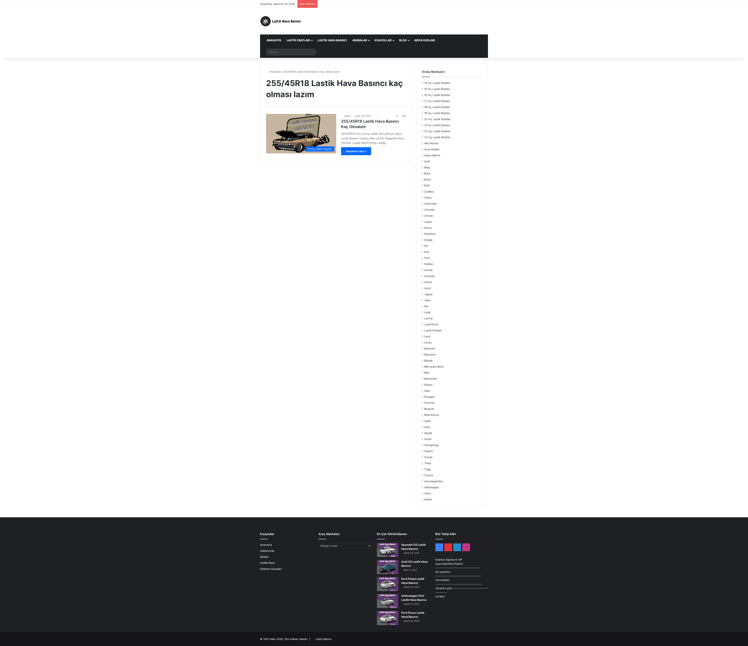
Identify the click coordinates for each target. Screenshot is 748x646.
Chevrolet (430, 203)
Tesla (427, 463)
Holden (428, 264)
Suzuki (428, 457)
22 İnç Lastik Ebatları (437, 131)
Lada (427, 312)
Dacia (427, 227)
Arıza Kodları (424, 40)
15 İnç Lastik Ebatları (437, 89)
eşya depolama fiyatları (449, 563)
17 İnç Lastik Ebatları (437, 101)
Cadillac (429, 191)
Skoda (428, 433)
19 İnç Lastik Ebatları (437, 113)
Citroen (428, 215)
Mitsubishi (430, 378)
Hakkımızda (267, 550)
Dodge (428, 239)
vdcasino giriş (443, 588)
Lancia (428, 318)
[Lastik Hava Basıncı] (281, 21)
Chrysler (429, 209)
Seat (427, 427)
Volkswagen (431, 487)
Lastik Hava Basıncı (332, 40)
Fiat (426, 251)
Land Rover (431, 324)
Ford (427, 258)
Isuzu (427, 288)
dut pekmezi (442, 571)
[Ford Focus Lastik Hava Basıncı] (387, 618)
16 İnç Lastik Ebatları (437, 95)
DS (426, 245)
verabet (440, 596)
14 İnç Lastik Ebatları (437, 82)
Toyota (428, 475)
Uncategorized (433, 481)
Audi (427, 161)
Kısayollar (383, 40)
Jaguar (428, 294)
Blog (403, 40)
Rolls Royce (431, 414)
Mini (426, 372)
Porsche (429, 402)
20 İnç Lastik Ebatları (437, 119)
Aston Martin (432, 155)
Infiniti (428, 282)
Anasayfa (273, 40)
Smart (428, 439)
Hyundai (429, 276)
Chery (428, 197)
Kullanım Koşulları (271, 568)
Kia (426, 306)
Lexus (428, 342)
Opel (427, 390)
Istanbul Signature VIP (448, 559)
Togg (427, 469)
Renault (429, 408)
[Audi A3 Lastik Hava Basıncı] (387, 567)
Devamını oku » (356, 151)
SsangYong (431, 445)
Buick (427, 179)
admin (347, 115)
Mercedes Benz (434, 366)
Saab (427, 420)
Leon (427, 336)
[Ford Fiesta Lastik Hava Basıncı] (387, 584)
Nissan (428, 384)
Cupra (428, 221)
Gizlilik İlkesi (267, 562)
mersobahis (442, 580)
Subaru (428, 451)
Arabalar (359, 40)
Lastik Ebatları (298, 40)
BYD (427, 185)
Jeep (427, 300)
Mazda (428, 360)
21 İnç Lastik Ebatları (437, 125)
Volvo (427, 493)
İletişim (264, 556)
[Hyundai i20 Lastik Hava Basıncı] (387, 550)
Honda (428, 270)
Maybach (430, 354)
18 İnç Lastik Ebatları (437, 107)
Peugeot (429, 396)
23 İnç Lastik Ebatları (437, 137)
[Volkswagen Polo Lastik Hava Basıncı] (387, 601)
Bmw (427, 173)
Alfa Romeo (431, 143)
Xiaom (428, 499)
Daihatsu (429, 233)
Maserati (429, 348)
